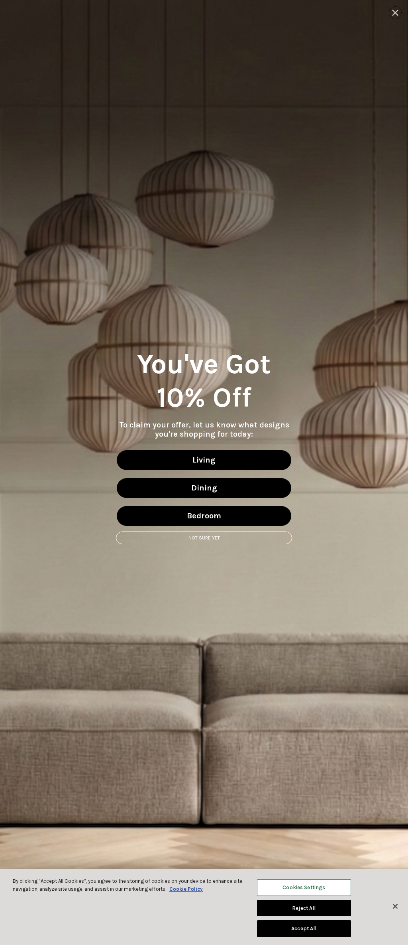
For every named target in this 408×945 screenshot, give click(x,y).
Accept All (303, 928)
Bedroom (204, 515)
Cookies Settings (303, 887)
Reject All (304, 908)
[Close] (395, 906)
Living (204, 460)
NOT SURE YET (204, 538)
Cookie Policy (186, 889)
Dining (204, 487)
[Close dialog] (395, 12)
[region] (204, 907)
